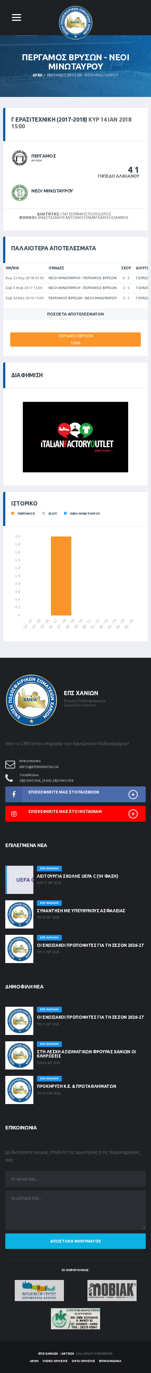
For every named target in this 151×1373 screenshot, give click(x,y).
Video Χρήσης (55, 1361)
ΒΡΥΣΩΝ (36, 160)
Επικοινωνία (110, 1361)
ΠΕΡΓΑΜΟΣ (43, 155)
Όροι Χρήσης (83, 1361)
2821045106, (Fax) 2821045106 (46, 781)
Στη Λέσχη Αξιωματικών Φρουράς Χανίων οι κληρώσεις (86, 1053)
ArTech (67, 1353)
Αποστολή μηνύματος (75, 1241)
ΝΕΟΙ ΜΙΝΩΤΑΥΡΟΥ (52, 190)
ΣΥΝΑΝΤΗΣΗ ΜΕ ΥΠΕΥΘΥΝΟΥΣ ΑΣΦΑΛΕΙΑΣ (81, 910)
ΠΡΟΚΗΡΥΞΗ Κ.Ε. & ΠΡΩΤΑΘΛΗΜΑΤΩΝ (76, 1086)
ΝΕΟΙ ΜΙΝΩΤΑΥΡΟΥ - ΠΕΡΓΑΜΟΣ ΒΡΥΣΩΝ (82, 278)
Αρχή (37, 75)
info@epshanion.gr (39, 767)
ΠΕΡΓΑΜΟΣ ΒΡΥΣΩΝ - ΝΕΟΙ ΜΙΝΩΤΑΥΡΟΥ (82, 298)
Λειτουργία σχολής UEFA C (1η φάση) (77, 876)
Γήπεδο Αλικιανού (118, 176)
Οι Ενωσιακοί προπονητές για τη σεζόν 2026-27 (90, 945)
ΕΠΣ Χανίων (48, 1353)
